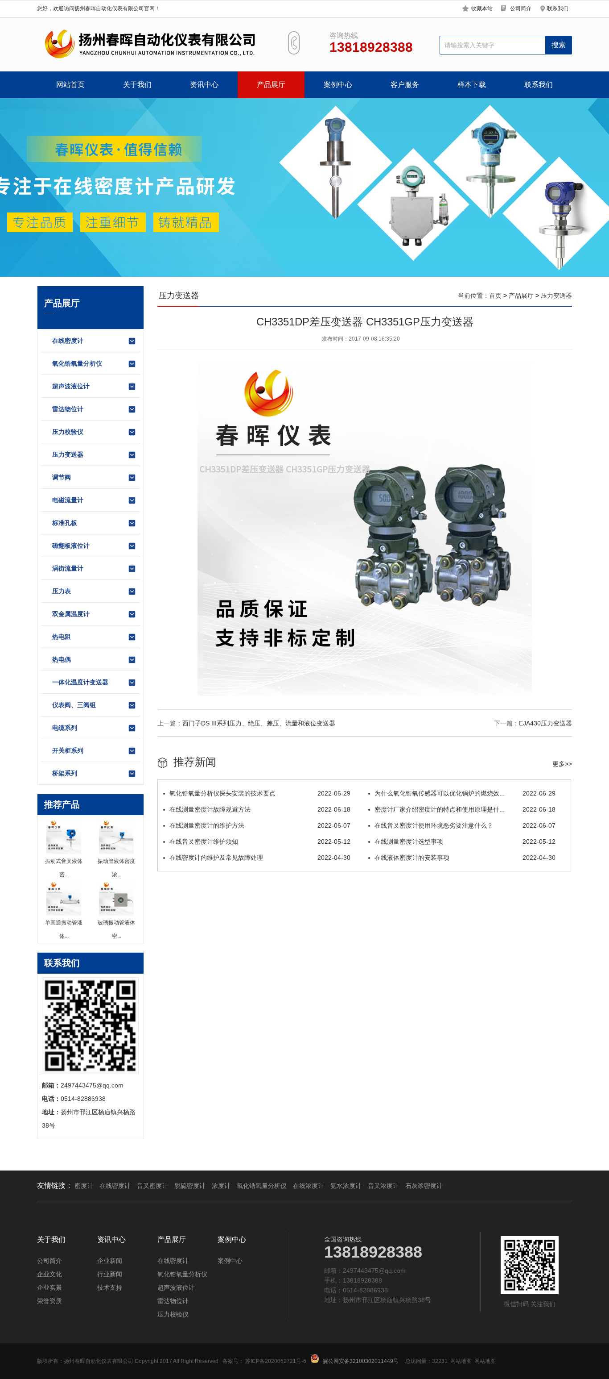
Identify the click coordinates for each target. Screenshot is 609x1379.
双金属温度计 (71, 613)
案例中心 (338, 84)
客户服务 (405, 84)
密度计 (83, 1185)
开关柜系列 (67, 750)
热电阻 (61, 636)
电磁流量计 (67, 500)
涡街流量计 (67, 568)
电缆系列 (64, 727)
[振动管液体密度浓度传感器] (116, 837)
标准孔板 (64, 522)
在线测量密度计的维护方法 (259, 825)
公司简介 (520, 8)
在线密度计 (67, 340)
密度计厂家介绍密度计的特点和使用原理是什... (465, 809)
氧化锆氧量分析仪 (77, 363)
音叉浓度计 (383, 1185)
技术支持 (109, 1287)
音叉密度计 (152, 1185)
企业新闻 (109, 1261)
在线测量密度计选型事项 (465, 841)
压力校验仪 (67, 431)
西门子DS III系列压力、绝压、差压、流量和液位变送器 (258, 723)
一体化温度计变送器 (80, 682)
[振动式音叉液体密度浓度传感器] (64, 837)
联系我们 (557, 8)
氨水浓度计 (346, 1185)
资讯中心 (204, 84)
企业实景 (49, 1287)
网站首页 (70, 84)
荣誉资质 (49, 1301)
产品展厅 (271, 84)
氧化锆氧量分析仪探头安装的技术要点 (259, 793)
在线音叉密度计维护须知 (259, 841)
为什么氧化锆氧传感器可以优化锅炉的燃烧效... (465, 793)
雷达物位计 (67, 408)
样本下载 (471, 84)
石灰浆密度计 (424, 1185)
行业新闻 (109, 1274)
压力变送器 (67, 454)
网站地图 (461, 1361)
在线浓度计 (308, 1185)
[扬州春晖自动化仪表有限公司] (148, 44)
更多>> (562, 763)
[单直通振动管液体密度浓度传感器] (64, 898)
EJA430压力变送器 (545, 723)
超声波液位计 (71, 386)
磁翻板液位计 (71, 545)
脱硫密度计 (190, 1185)
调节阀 (61, 477)
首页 (495, 295)
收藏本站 (482, 8)
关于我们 (137, 84)
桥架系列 (64, 773)
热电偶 (61, 659)
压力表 (61, 591)
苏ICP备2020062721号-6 (275, 1361)
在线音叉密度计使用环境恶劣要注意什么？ (465, 825)
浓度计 (221, 1185)
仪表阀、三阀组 (74, 704)
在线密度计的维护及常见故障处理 (259, 857)
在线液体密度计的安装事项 (465, 857)
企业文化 (49, 1274)
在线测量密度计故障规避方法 (259, 809)
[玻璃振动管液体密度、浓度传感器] (116, 898)
